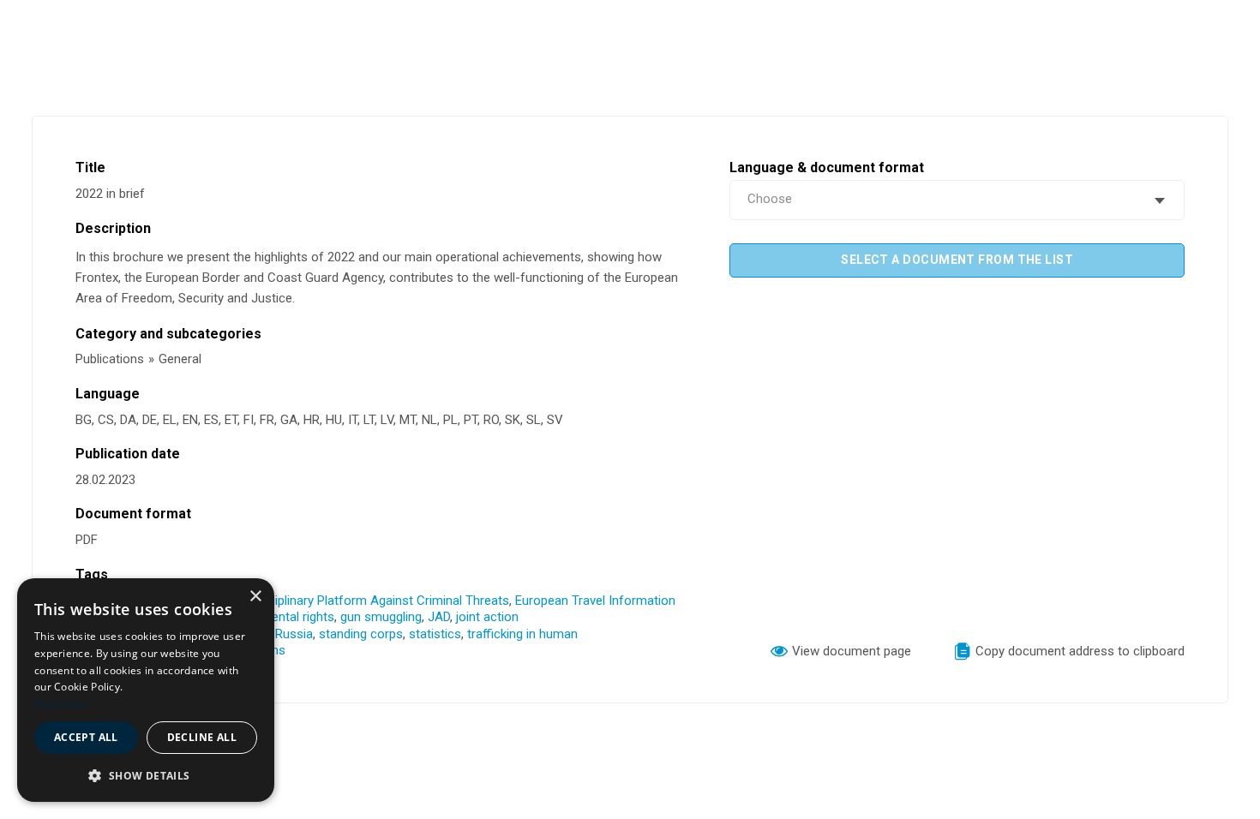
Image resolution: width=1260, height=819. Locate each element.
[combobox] (957, 200)
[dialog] (145, 690)
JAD (439, 617)
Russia (294, 634)
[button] (145, 775)
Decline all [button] (202, 737)
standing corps (361, 634)
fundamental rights (281, 617)
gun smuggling (381, 617)
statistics (435, 634)
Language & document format (826, 167)
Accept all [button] (86, 737)
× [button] (255, 596)
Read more (61, 703)
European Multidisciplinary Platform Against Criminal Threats (339, 600)
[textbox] (957, 200)
